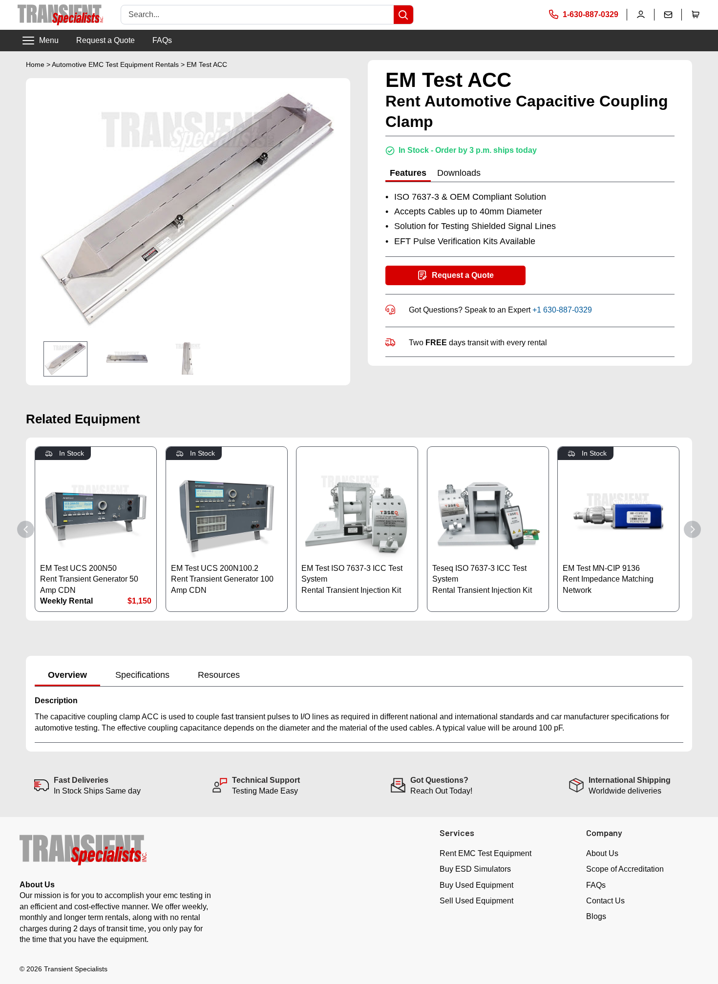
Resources (219, 675)
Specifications (142, 675)
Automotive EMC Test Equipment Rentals (115, 64)
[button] (695, 15)
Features (408, 173)
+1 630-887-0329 (562, 309)
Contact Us (605, 901)
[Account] (641, 15)
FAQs (162, 40)
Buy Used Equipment (476, 885)
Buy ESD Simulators (475, 869)
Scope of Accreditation (625, 869)
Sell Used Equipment (476, 901)
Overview (67, 675)
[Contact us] (668, 15)
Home (35, 64)
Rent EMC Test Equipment (485, 853)
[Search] (403, 14)
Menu (49, 40)
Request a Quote (105, 40)
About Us (602, 853)
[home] (60, 14)
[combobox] (257, 14)
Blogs (596, 916)
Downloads (459, 173)
